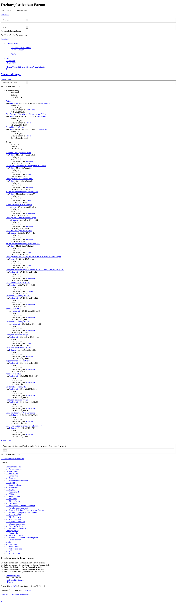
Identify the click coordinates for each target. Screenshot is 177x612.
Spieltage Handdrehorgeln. (16, 387)
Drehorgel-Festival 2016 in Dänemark (20, 413)
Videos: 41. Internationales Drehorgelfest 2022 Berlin (26, 166)
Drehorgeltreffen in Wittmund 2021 (19, 179)
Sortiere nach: (28, 446)
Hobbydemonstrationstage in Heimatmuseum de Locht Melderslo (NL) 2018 (35, 270)
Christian (12, 285)
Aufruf (8, 101)
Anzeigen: (7, 446)
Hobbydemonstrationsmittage (17, 400)
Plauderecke (45, 103)
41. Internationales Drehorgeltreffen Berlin (22, 192)
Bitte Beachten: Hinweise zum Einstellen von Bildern (26, 114)
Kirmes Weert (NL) (13, 374)
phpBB (13, 586)
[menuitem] (21, 48)
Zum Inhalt (5, 15)
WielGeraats (13, 103)
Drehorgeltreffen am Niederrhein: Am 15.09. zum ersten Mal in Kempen (33, 257)
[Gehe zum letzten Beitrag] (36, 110)
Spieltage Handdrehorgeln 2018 (18, 296)
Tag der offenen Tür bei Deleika (18, 361)
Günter (13, 207)
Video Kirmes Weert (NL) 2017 (18, 283)
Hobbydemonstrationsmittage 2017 (19, 335)
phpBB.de (27, 590)
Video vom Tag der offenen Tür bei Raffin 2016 (24, 426)
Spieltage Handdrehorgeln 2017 (18, 322)
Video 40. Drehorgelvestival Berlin (19, 231)
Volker (11, 116)
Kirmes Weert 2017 (13, 309)
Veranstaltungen (11, 74)
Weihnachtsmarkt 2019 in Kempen (19, 205)
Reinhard (29, 161)
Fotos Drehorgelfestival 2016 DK (18, 348)
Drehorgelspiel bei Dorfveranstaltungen (21, 218)
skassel (28, 200)
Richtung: (53, 446)
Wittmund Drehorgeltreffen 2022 (18, 153)
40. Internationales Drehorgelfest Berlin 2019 (23, 244)
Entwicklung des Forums (15, 127)
